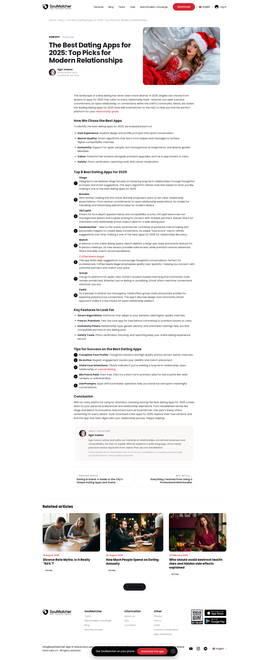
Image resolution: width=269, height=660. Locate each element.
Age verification (163, 634)
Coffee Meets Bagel (91, 256)
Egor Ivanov (65, 69)
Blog (111, 7)
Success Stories (94, 629)
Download (183, 7)
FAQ (126, 620)
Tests (121, 7)
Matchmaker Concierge (154, 7)
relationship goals (107, 111)
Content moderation (166, 629)
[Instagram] (198, 648)
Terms (157, 620)
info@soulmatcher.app (57, 647)
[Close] (173, 651)
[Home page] (57, 6)
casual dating (107, 369)
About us (129, 616)
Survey (54, 36)
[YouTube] (191, 648)
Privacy (158, 616)
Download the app (152, 651)
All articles (134, 587)
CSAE (157, 625)
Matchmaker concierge (98, 620)
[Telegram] (205, 648)
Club (132, 7)
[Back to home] (57, 612)
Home (52, 20)
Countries (130, 625)
